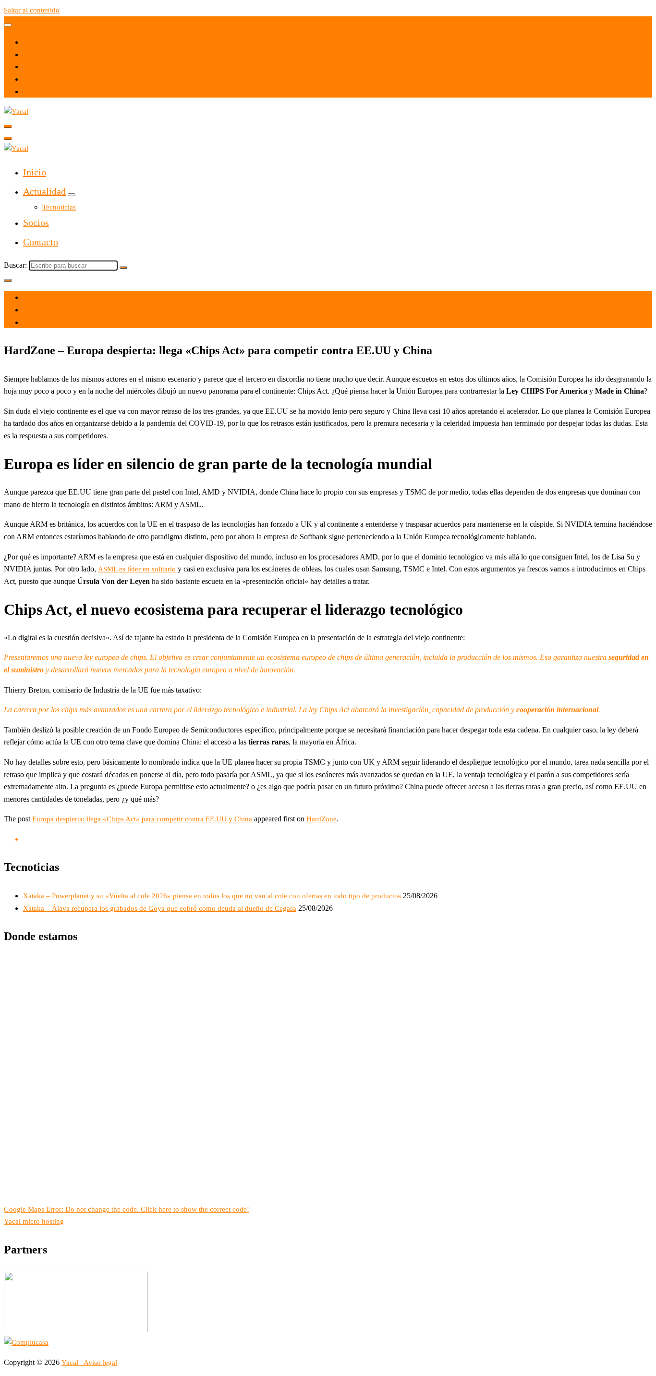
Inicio (34, 172)
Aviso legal (100, 1362)
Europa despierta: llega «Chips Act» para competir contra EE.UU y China (142, 819)
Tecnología (39, 322)
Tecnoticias (59, 207)
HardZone (321, 819)
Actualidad (44, 191)
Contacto (40, 241)
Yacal (70, 1362)
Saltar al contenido (32, 10)
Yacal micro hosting (34, 1221)
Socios (36, 222)
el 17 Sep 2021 (45, 297)
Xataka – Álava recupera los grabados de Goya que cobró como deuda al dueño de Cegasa (159, 908)
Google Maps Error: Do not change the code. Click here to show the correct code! (126, 1209)
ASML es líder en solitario (137, 569)
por (28, 310)
